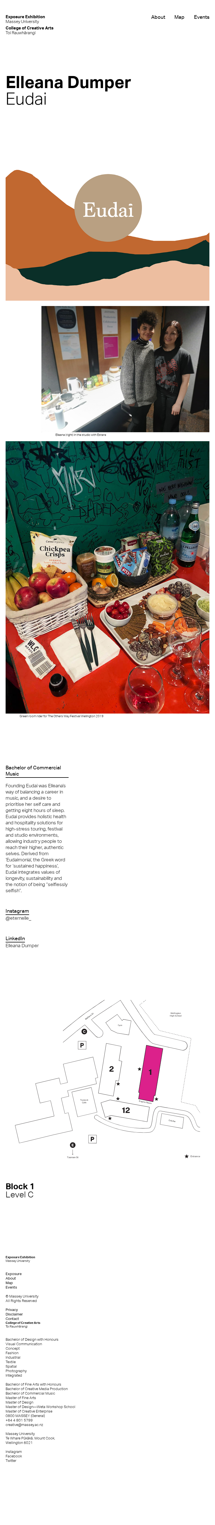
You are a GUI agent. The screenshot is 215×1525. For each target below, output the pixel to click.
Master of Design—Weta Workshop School (40, 1407)
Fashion (12, 1353)
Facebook (14, 1456)
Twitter (11, 1461)
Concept (13, 1348)
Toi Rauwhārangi (29, 30)
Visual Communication (24, 1344)
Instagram (14, 1452)
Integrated (14, 1375)
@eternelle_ (18, 918)
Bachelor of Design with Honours (32, 1339)
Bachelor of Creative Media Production (37, 1389)
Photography (16, 1371)
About (158, 17)
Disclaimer (14, 1314)
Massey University (25, 19)
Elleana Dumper (22, 945)
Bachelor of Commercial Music (30, 1393)
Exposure (14, 1274)
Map (179, 17)
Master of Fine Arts (21, 1398)
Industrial (13, 1357)
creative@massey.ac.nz (24, 1425)
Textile (11, 1362)
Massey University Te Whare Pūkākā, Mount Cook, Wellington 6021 (30, 1438)
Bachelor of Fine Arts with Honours (33, 1384)
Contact (12, 1319)
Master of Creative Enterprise (29, 1411)
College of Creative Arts (23, 1324)
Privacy (12, 1310)
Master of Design (19, 1402)
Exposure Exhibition (20, 1259)
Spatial (11, 1366)
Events (201, 17)
